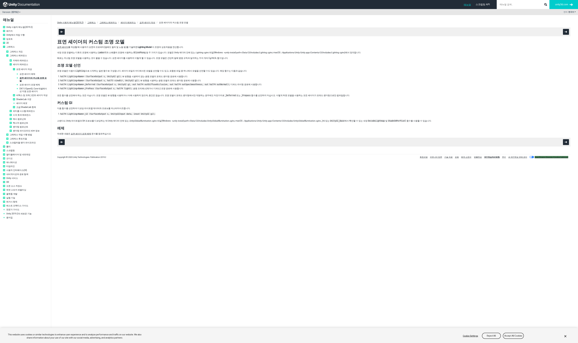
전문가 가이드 (12, 209)
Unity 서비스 (12, 178)
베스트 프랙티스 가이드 (17, 205)
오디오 (9, 158)
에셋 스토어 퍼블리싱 (16, 190)
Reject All (491, 336)
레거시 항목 (11, 202)
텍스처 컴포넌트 (20, 123)
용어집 (9, 217)
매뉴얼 (467, 4)
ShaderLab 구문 (23, 99)
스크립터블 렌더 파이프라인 (23, 142)
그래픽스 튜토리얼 (18, 139)
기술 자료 (448, 157)
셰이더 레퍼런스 (20, 64)
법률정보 (478, 157)
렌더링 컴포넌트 (20, 127)
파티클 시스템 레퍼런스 (24, 111)
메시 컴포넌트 (19, 119)
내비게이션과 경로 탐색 (17, 174)
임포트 (9, 39)
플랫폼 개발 (11, 194)
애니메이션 (11, 162)
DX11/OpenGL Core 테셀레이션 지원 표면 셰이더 (33, 90)
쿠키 (504, 157)
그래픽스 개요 (16, 51)
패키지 (9, 31)
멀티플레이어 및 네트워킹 (18, 154)
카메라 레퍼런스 (20, 60)
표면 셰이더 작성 (24, 69)
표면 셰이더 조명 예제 (30, 84)
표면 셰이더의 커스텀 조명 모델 (33, 79)
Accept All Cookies (513, 336)
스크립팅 (10, 150)
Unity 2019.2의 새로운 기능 (19, 213)
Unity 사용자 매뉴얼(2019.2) (19, 27)
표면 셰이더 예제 (27, 74)
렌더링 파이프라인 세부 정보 (26, 131)
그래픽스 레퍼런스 (18, 55)
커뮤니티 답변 (436, 157)
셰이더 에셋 (21, 103)
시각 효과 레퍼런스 (22, 115)
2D (7, 43)
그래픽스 (10, 47)
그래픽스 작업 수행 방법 (21, 134)
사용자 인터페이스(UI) (16, 170)
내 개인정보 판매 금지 (517, 157)
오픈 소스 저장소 (14, 186)
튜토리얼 (424, 157)
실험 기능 (10, 198)
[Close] (565, 336)
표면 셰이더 (62, 47)
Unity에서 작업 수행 (15, 35)
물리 (8, 146)
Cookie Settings (470, 336)
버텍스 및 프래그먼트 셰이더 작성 (32, 95)
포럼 (457, 157)
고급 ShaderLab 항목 (26, 107)
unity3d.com (561, 4)
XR (7, 182)
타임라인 (10, 166)
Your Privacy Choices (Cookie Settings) (551, 157)
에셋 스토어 (466, 157)
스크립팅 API (483, 4)
